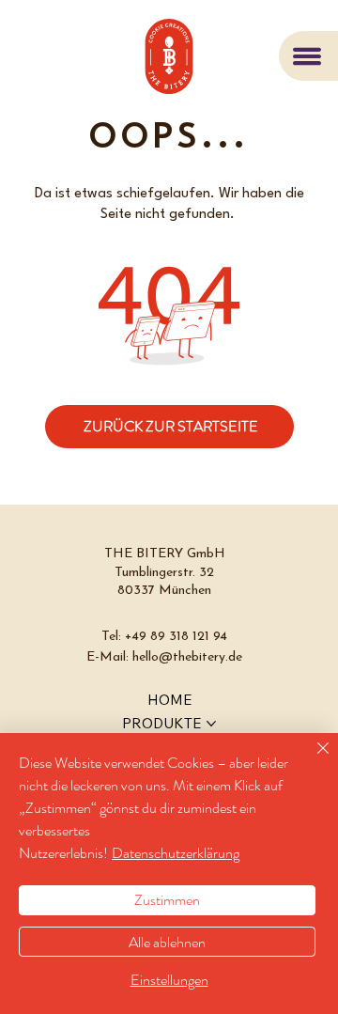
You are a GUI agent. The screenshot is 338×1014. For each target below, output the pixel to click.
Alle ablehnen (167, 942)
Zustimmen (167, 900)
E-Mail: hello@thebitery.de (164, 657)
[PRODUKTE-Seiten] (211, 723)
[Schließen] (311, 759)
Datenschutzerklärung (175, 853)
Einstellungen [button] (169, 980)
